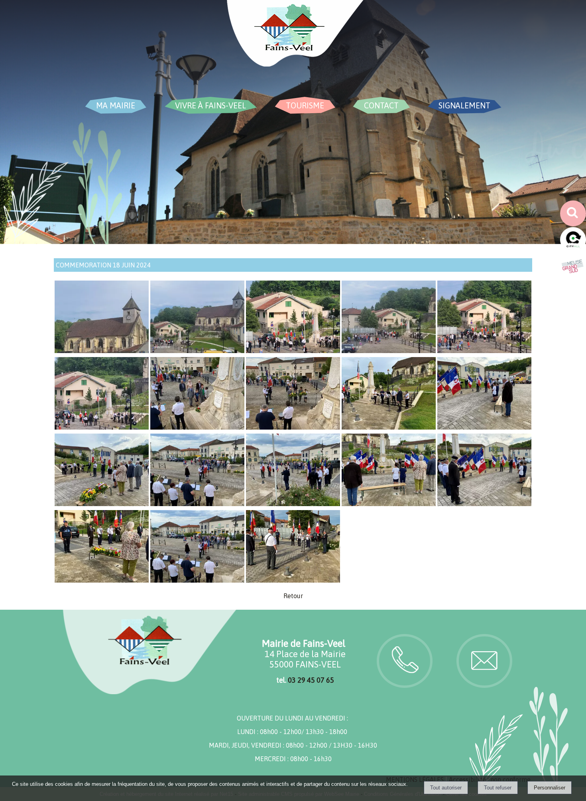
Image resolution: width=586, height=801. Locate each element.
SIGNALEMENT (464, 105)
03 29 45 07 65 (311, 680)
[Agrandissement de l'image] (102, 350)
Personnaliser (549, 788)
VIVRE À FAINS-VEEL (210, 105)
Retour (293, 595)
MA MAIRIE (115, 105)
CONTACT (381, 105)
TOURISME (305, 105)
